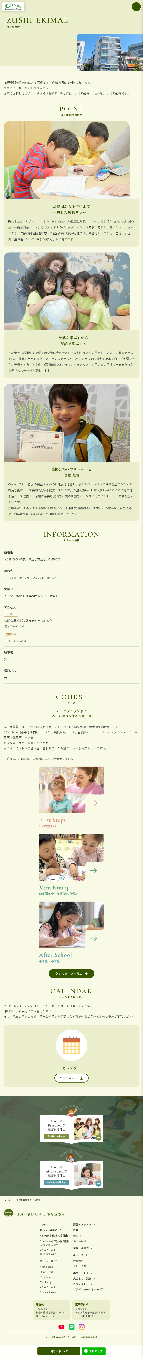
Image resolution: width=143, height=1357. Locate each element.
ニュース (78, 1255)
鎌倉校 (77, 1236)
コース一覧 (47, 1261)
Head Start (46, 1272)
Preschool (45, 1277)
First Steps (46, 1266)
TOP (43, 1224)
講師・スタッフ (82, 1224)
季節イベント (81, 1273)
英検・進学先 (81, 1248)
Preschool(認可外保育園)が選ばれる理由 (54, 1243)
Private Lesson (48, 1292)
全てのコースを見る (69, 973)
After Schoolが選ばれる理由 (49, 1252)
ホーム (7, 1200)
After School (47, 1287)
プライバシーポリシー (86, 1289)
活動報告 (78, 1261)
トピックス (79, 1266)
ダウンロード (68, 1078)
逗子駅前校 (79, 1241)
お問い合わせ (59, 1351)
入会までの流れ (82, 1278)
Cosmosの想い (49, 1230)
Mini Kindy (45, 1282)
